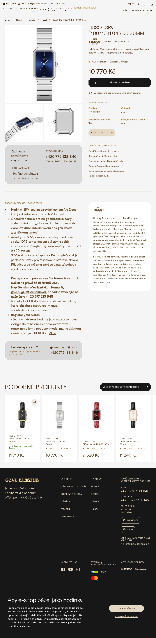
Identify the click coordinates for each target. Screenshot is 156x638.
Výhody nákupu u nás (73, 486)
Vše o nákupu (132, 10)
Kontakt (148, 10)
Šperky (33, 9)
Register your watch (25, 315)
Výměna (65, 501)
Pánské (95, 486)
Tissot (44, 20)
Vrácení (66, 509)
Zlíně (52, 333)
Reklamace (67, 516)
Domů (7, 20)
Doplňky (21, 9)
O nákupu (67, 479)
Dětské (95, 501)
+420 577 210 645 (135, 500)
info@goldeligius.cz (24, 173)
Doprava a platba (71, 494)
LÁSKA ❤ (69, 10)
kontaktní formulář (50, 287)
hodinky (96, 479)
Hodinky (8, 9)
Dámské (95, 494)
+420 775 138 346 (61, 156)
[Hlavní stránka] (85, 9)
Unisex (94, 509)
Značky (32, 20)
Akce (43, 10)
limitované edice (55, 10)
